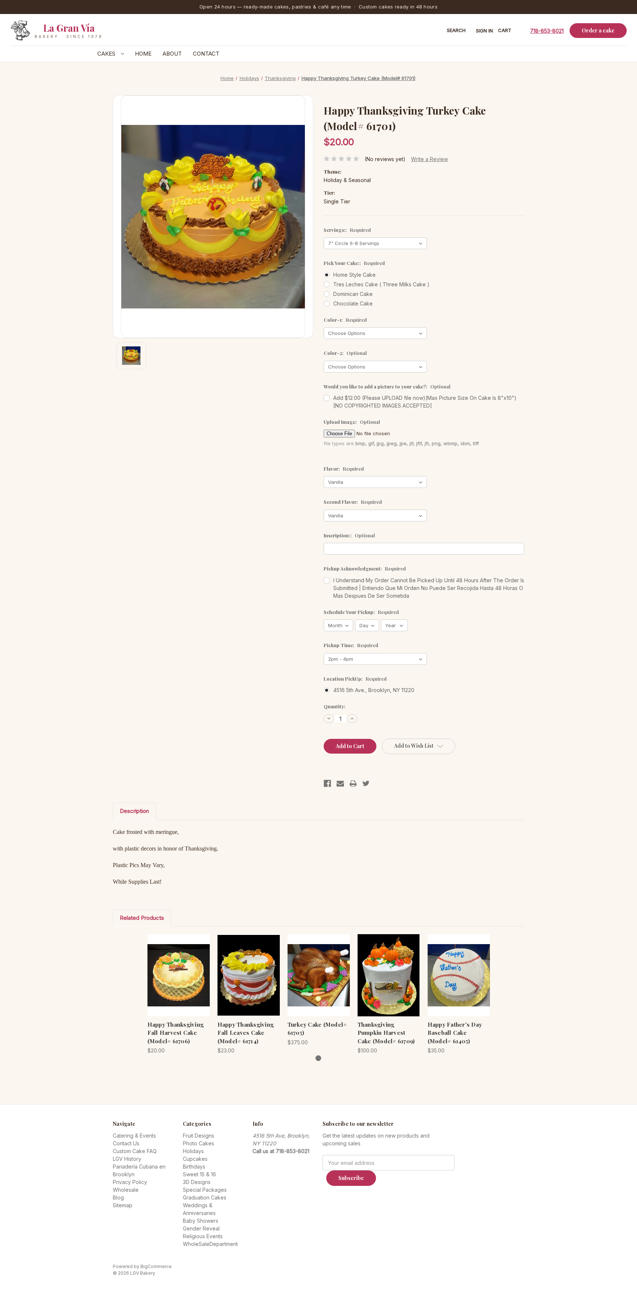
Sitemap (122, 1205)
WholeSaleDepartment (210, 1244)
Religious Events (203, 1236)
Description (134, 810)
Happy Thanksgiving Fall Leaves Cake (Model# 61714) (245, 1033)
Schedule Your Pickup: (361, 612)
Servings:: (347, 230)
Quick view (172, 968)
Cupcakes (195, 1159)
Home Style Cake (354, 275)
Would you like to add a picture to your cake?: (387, 386)
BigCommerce (156, 1266)
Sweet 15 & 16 (199, 1174)
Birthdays (194, 1166)
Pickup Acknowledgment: (365, 568)
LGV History (127, 1159)
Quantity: (334, 706)
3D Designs (196, 1182)
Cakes (107, 53)
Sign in (484, 31)
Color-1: (345, 320)
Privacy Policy (130, 1182)
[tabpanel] (178, 994)
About (172, 53)
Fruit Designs (198, 1135)
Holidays (193, 1151)
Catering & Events (134, 1135)
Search (456, 30)
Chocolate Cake (353, 303)
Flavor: (344, 468)
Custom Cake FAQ (135, 1151)
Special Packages (205, 1190)
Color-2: (345, 353)
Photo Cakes (198, 1143)
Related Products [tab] (142, 917)
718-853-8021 (547, 30)
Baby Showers (200, 1221)
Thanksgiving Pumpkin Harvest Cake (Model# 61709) (386, 1033)
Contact (206, 53)
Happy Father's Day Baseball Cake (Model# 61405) (455, 1033)
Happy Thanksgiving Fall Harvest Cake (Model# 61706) (175, 1033)
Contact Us (126, 1143)
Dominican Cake (353, 294)
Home (143, 53)
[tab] (318, 1058)
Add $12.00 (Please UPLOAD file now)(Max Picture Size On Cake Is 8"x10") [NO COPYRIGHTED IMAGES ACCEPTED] (424, 402)
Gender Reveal (201, 1228)
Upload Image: (352, 422)
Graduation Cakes (204, 1197)
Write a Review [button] (429, 159)
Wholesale (126, 1190)
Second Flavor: (353, 502)
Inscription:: (349, 535)
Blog (118, 1197)
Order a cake (598, 30)
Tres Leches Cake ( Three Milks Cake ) (381, 284)
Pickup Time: (351, 645)
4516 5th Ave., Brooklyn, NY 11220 (373, 690)
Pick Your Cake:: (354, 263)
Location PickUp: (355, 678)
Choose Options (178, 981)
